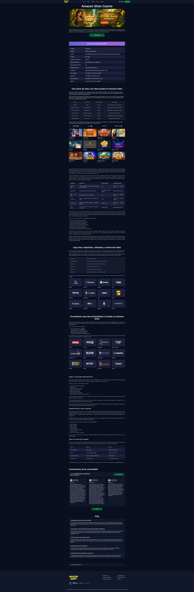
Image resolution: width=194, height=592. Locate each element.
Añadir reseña (118, 474)
